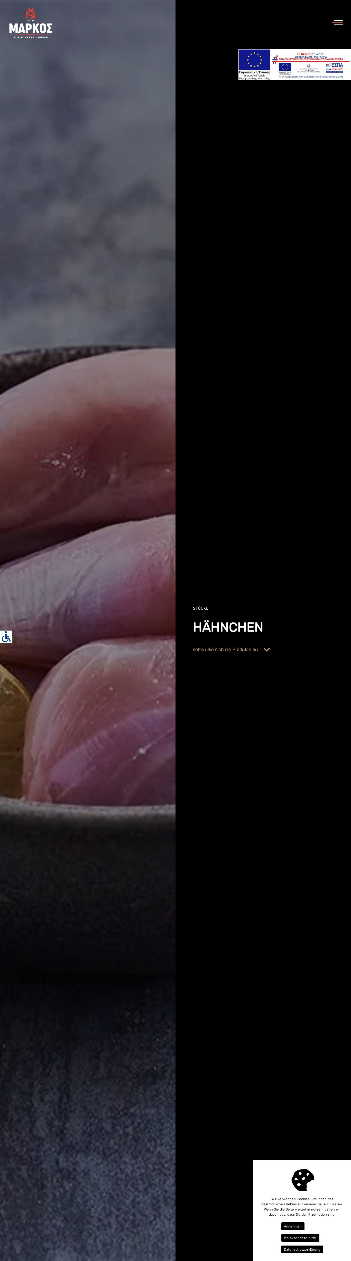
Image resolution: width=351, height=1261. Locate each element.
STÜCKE (201, 608)
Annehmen (293, 1226)
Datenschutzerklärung (302, 1249)
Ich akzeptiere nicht (300, 1238)
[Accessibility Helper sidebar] (6, 636)
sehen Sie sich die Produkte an (226, 649)
